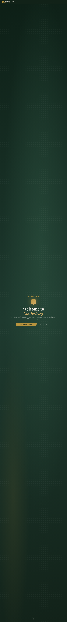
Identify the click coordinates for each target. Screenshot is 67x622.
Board (42, 2)
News (38, 2)
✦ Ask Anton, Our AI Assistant (26, 324)
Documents (49, 2)
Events (55, 2)
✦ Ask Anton (61, 2)
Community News (44, 324)
